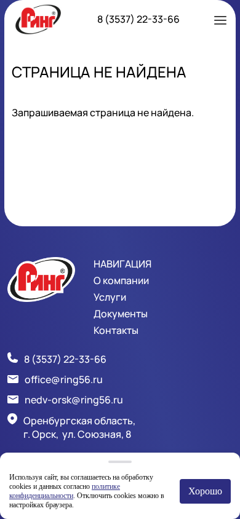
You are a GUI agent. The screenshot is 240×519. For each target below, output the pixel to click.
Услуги (110, 297)
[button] (220, 19)
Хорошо (205, 491)
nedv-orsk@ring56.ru (74, 399)
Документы (121, 313)
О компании (121, 280)
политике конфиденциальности (64, 491)
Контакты (116, 330)
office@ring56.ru (64, 379)
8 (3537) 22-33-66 (138, 19)
